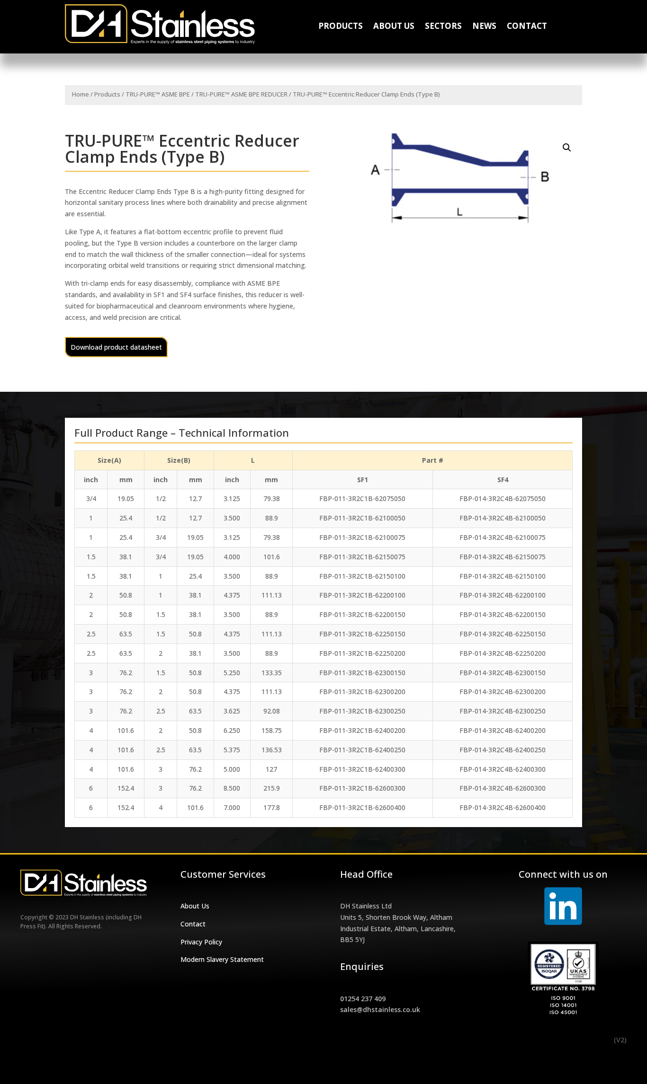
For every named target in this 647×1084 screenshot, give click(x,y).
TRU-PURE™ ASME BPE (158, 94)
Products (340, 27)
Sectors (443, 27)
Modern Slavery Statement (222, 959)
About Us (393, 27)
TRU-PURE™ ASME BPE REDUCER (241, 94)
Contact (527, 27)
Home (80, 94)
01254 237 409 (363, 998)
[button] (566, 147)
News (484, 27)
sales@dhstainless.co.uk (380, 1009)
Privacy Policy (201, 941)
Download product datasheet (116, 347)
